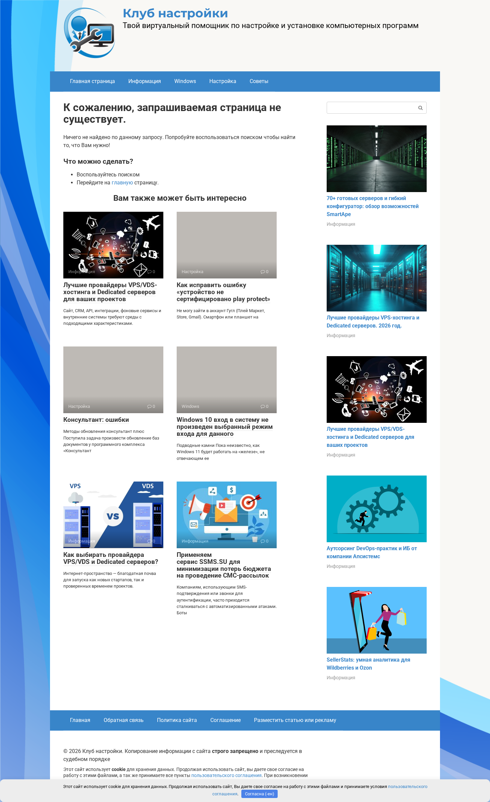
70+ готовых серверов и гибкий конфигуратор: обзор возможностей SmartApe (373, 206)
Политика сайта (177, 720)
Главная (80, 720)
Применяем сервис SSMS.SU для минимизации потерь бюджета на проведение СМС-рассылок (224, 565)
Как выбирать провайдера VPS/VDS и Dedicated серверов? (110, 558)
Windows (185, 81)
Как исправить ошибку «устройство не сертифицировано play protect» (223, 292)
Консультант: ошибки (96, 420)
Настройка (222, 81)
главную (122, 182)
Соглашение (225, 720)
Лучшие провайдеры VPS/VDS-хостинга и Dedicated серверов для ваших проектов (110, 292)
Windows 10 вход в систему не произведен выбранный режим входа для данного (225, 427)
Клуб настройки (175, 13)
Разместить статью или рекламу (295, 720)
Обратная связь (124, 720)
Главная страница (92, 81)
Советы (259, 81)
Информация (144, 81)
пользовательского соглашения (226, 775)
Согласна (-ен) (259, 793)
